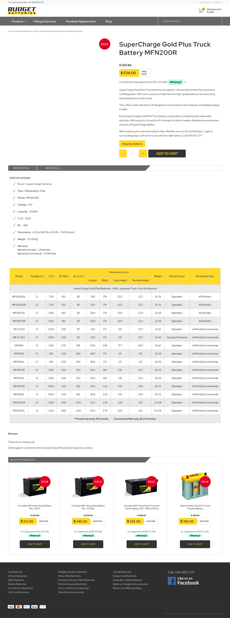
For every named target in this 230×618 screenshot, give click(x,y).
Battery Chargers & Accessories (130, 584)
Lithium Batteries (17, 576)
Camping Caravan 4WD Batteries (76, 580)
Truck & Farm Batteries (20, 588)
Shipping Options (132, 144)
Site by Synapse (172, 613)
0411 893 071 (38, 2)
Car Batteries (15, 572)
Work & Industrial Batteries (23, 31)
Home (10, 31)
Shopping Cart (214, 9)
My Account (204, 2)
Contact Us (217, 2)
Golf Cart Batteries (18, 592)
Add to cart (167, 153)
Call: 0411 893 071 (181, 572)
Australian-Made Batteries (127, 580)
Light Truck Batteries (40, 31)
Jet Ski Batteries (122, 572)
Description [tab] (21, 168)
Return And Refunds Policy (127, 588)
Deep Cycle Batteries (124, 576)
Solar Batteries (16, 580)
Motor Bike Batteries (69, 576)
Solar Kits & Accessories (71, 592)
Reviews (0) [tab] (53, 168)
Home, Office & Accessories (73, 588)
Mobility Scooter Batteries (72, 572)
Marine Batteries (17, 584)
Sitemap (185, 613)
